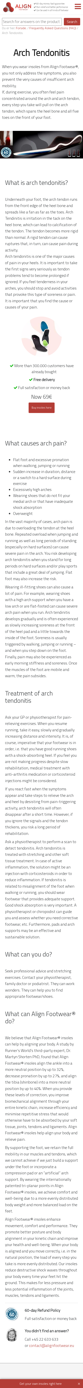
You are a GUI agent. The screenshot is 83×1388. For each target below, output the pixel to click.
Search (72, 21)
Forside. (21, 28)
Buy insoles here (42, 408)
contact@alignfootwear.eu (51, 1345)
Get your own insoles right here (41, 1383)
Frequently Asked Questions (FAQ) (52, 28)
